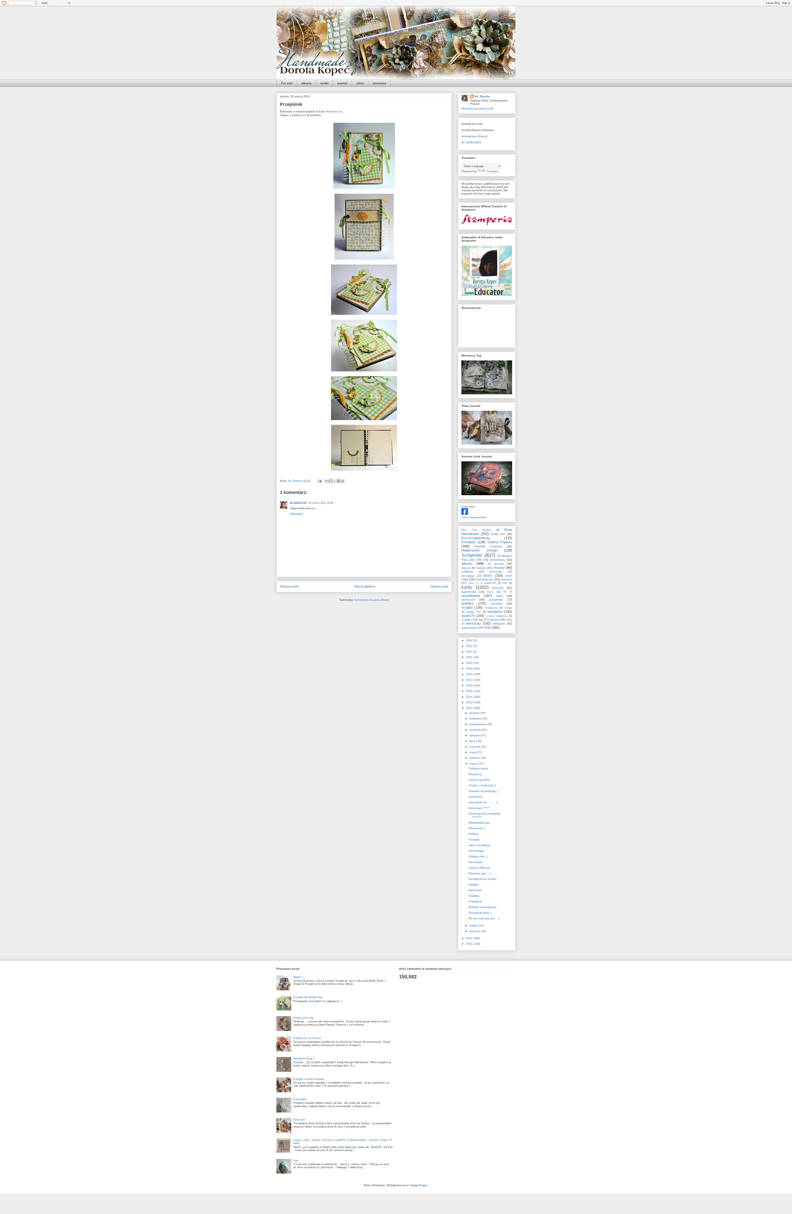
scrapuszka (491, 607)
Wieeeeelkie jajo (479, 822)
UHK (479, 559)
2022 (469, 651)
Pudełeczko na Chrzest (307, 1038)
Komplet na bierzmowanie (308, 1079)
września (475, 729)
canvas (481, 567)
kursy (490, 591)
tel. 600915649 (471, 142)
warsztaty (379, 83)
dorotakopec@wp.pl (474, 136)
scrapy (508, 607)
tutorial (342, 83)
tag (480, 619)
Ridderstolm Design (479, 550)
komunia (497, 587)
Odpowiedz (296, 513)
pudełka (467, 603)
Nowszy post (289, 586)
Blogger (422, 1185)
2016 (469, 685)
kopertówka (468, 591)
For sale (286, 83)
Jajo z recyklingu (479, 845)
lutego (473, 925)
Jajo (295, 1160)
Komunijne (475, 862)
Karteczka (475, 890)
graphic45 (490, 583)
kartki (324, 83)
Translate (492, 171)
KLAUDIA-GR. (298, 502)
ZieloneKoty (497, 559)
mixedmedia (470, 596)
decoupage (467, 575)
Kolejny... (474, 833)
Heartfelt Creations (488, 546)
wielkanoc (499, 623)
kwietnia (475, 757)
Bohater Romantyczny (329, 111)
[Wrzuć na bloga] (331, 481)
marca (473, 763)
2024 (469, 640)
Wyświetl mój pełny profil (477, 108)
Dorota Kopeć (468, 506)
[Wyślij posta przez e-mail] (319, 480)
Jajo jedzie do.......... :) (483, 802)
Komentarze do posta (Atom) (371, 599)
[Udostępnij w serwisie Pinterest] (343, 481)
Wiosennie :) (477, 828)
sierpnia (475, 735)
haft (505, 583)
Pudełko (474, 896)
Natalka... (475, 884)
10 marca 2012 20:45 (321, 502)
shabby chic (473, 612)
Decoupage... (477, 850)
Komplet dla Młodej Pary (308, 997)
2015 (469, 691)
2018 (469, 674)
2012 (469, 708)
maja (473, 752)
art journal (495, 563)
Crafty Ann (498, 534)
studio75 (467, 616)
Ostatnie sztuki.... (480, 768)
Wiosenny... (476, 774)
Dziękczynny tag (303, 1017)
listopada (475, 718)
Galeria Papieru (499, 542)
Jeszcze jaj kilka (479, 779)
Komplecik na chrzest (482, 879)
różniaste (496, 603)
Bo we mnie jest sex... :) (484, 918)
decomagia (495, 571)
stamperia (494, 612)
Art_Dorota (482, 96)
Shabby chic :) (478, 856)
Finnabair (468, 542)
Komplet (474, 839)
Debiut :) (298, 977)
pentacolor (468, 599)
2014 (469, 696)
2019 (469, 668)
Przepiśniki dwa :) (480, 912)
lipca (472, 741)
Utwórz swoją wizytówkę (473, 517)
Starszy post (439, 586)
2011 (469, 938)
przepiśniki (496, 599)
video (360, 83)
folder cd (473, 583)
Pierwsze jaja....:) (480, 873)
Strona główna (364, 586)
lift (504, 591)
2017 (469, 679)
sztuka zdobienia (496, 616)
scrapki (467, 607)
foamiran (506, 579)
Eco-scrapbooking (475, 538)
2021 (469, 657)
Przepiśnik (475, 901)
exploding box (484, 579)
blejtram (466, 568)
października (478, 724)
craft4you (467, 571)
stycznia (475, 931)
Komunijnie (299, 1099)
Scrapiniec (471, 555)
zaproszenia (469, 627)
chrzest (499, 568)
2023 (469, 646)
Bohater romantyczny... (484, 907)
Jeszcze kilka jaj (479, 867)
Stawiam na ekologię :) (483, 791)
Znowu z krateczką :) (482, 785)
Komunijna (475, 796)
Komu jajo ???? (479, 808)
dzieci (487, 575)
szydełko (466, 619)
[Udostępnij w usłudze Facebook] (339, 481)
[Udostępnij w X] (335, 481)
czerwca (475, 746)
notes (499, 596)
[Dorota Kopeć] (464, 513)
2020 (469, 663)
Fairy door (299, 1119)
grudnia (474, 712)
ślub (487, 627)
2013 (469, 702)
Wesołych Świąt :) (304, 1058)
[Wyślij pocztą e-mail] (327, 481)
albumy (306, 83)
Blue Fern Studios (476, 530)
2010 (469, 943)
